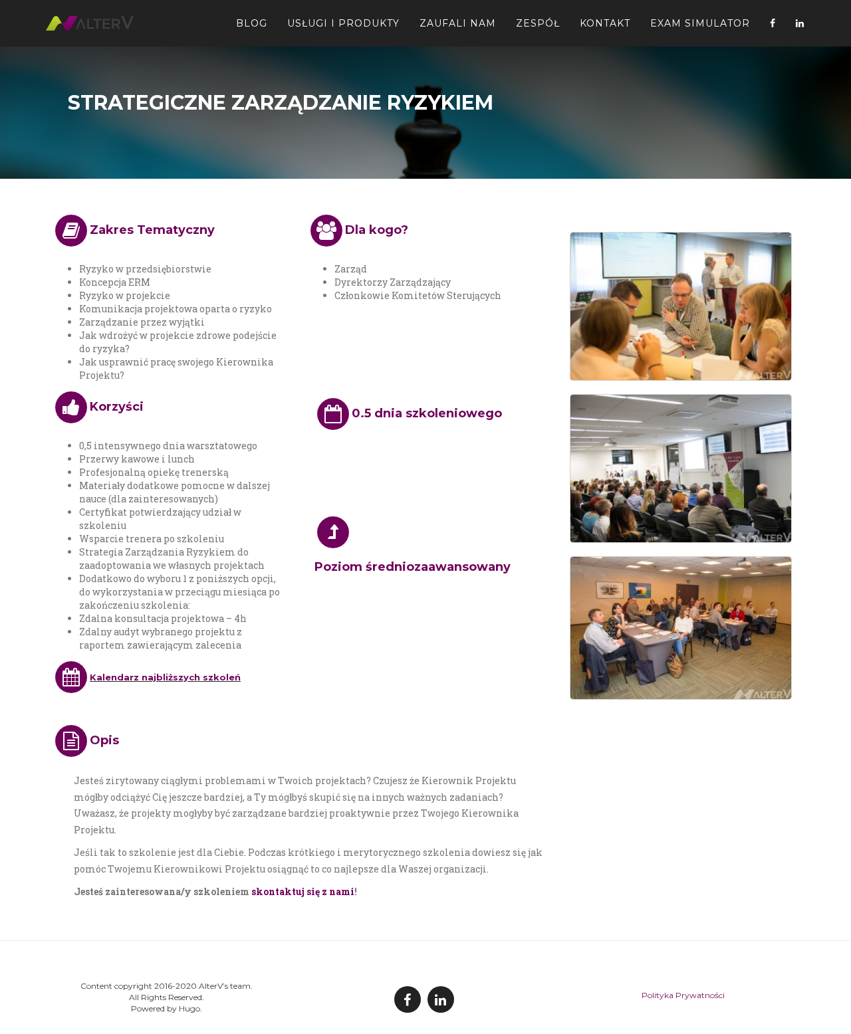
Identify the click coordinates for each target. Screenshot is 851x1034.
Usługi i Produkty (343, 23)
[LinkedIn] (800, 23)
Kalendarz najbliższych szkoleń (165, 677)
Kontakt (605, 23)
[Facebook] (773, 23)
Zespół (538, 23)
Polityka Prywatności (683, 995)
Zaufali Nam (458, 23)
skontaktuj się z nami (302, 891)
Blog (251, 23)
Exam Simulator (700, 23)
